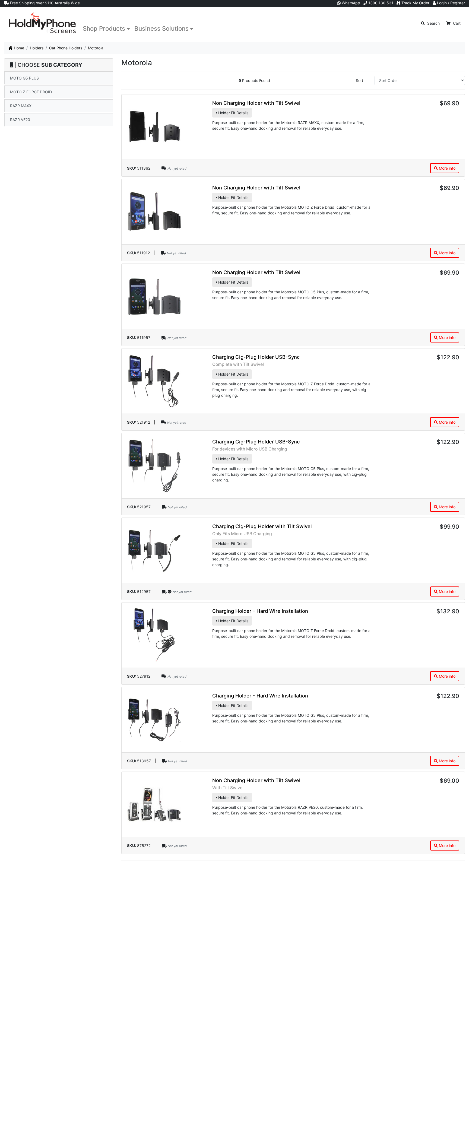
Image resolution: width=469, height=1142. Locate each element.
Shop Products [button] (104, 28)
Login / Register (450, 3)
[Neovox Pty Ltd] (42, 23)
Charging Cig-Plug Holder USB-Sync (256, 357)
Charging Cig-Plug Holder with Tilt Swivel (262, 526)
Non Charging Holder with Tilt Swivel (256, 103)
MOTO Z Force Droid (31, 92)
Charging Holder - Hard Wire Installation (260, 611)
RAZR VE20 (20, 119)
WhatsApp (350, 3)
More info (446, 168)
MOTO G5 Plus (24, 78)
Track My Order (414, 3)
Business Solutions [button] (161, 28)
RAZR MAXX (20, 105)
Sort (359, 80)
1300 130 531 (380, 3)
